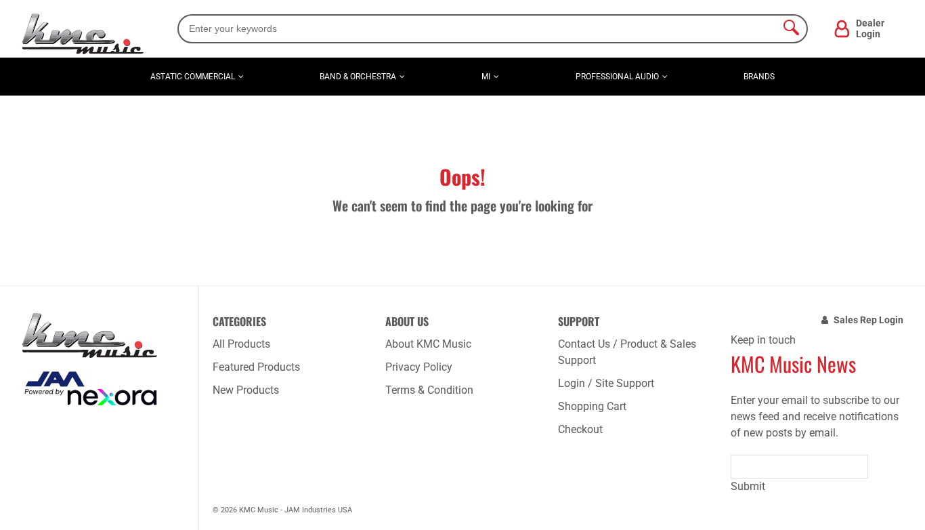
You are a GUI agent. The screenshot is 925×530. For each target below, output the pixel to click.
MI (485, 76)
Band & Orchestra (358, 76)
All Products (241, 344)
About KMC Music (428, 344)
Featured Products (256, 367)
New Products (246, 390)
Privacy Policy (418, 367)
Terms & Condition (429, 390)
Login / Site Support (606, 383)
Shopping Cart (592, 406)
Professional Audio (617, 76)
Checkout (580, 429)
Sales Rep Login (868, 319)
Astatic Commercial (192, 76)
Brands (759, 76)
